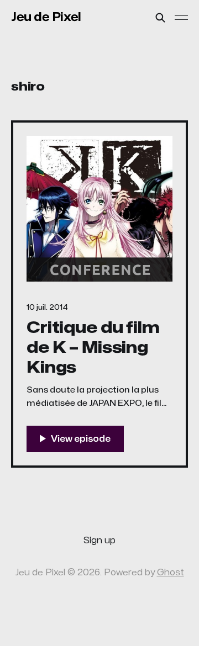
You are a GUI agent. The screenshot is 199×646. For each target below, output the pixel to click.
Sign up (99, 540)
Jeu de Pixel (46, 17)
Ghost (170, 572)
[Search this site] (160, 17)
